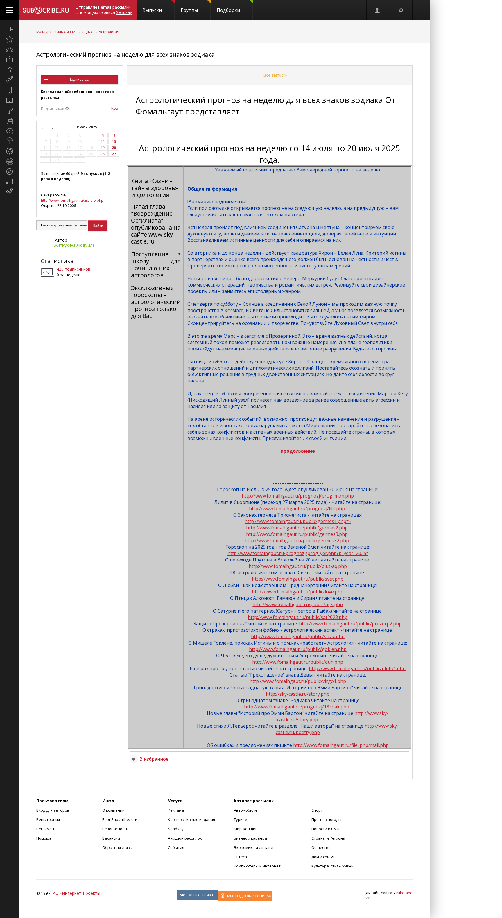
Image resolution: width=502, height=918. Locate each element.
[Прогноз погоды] (9, 141)
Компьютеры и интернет (257, 866)
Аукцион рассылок (185, 838)
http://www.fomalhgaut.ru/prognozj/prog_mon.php (298, 496)
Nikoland (404, 893)
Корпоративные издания (191, 819)
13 (114, 141)
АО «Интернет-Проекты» (77, 893)
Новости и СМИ (325, 828)
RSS (114, 108)
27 (114, 153)
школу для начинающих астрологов (155, 268)
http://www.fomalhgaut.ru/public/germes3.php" (297, 534)
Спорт (317, 810)
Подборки (228, 10)
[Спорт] (9, 151)
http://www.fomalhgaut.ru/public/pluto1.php (357, 668)
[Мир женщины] (9, 80)
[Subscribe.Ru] (46, 10)
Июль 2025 (87, 127)
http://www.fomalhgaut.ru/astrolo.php (72, 200)
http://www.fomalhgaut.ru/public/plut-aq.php (298, 566)
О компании (113, 810)
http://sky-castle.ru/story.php (297, 694)
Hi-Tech (240, 856)
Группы (189, 10)
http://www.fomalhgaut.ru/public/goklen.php (298, 649)
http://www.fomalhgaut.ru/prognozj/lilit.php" (298, 508)
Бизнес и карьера (250, 838)
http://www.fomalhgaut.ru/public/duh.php (297, 662)
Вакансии (111, 838)
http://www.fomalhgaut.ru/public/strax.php (298, 636)
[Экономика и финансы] (9, 181)
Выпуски (152, 10)
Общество (321, 847)
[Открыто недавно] (9, 39)
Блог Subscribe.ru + (119, 819)
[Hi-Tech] (9, 90)
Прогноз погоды (326, 819)
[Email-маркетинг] (9, 191)
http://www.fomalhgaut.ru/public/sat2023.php (297, 617)
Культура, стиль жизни (55, 31)
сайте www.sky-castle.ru (153, 237)
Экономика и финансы (254, 847)
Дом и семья (322, 856)
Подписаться (80, 79)
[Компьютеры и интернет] (9, 100)
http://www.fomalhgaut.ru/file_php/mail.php (341, 745)
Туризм (240, 819)
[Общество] (9, 130)
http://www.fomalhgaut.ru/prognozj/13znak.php (296, 707)
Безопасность (115, 828)
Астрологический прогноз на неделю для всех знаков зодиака (125, 54)
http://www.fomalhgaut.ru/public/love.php (297, 591)
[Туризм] (9, 171)
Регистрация (48, 819)
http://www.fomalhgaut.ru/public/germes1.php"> (298, 521)
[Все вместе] (9, 29)
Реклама (176, 810)
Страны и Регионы (328, 838)
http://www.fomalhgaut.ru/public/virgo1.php (298, 681)
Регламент (46, 828)
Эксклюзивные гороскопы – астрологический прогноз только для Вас (155, 302)
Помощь (44, 838)
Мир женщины (247, 828)
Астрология (109, 31)
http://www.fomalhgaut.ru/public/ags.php (297, 604)
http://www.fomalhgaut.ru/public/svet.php (297, 579)
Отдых (87, 31)
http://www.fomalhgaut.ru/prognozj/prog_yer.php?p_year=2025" (297, 553)
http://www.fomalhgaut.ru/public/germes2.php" (297, 528)
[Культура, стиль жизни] (9, 110)
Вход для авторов (52, 810)
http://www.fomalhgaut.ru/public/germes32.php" (298, 540)
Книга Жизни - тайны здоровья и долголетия (154, 188)
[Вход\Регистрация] (377, 10)
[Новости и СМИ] (9, 120)
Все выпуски (275, 75)
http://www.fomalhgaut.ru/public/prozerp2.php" (351, 623)
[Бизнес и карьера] (9, 59)
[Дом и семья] (9, 69)
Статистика (57, 261)
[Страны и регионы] (9, 161)
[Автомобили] (9, 49)
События (176, 847)
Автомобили (245, 810)
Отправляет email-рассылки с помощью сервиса (104, 9)
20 (114, 147)
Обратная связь (117, 847)
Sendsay (176, 828)
